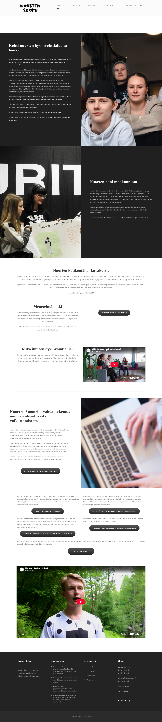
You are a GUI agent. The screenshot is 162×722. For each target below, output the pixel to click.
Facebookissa (91, 667)
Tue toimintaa (128, 6)
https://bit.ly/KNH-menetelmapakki (49, 112)
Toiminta (75, 6)
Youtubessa (90, 680)
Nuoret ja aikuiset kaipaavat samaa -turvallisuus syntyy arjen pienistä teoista (65, 680)
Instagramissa (91, 675)
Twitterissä (90, 671)
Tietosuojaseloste (124, 686)
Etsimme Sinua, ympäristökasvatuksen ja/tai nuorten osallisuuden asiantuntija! (64, 689)
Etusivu (61, 6)
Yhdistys (90, 6)
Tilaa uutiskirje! (123, 691)
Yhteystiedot (108, 6)
